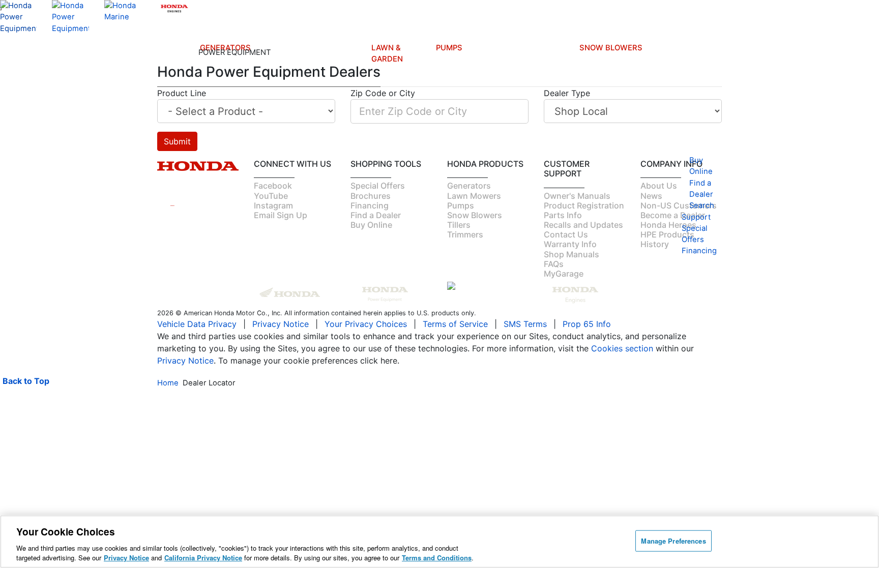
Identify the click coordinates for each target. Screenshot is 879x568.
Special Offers (256, 256)
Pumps (449, 47)
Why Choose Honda (446, 225)
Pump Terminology (456, 288)
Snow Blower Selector (592, 323)
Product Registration (360, 196)
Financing (355, 331)
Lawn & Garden (387, 53)
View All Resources (262, 295)
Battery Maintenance (314, 267)
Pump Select (444, 356)
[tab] (399, 86)
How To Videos (256, 208)
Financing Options (262, 275)
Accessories (219, 296)
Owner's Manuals (305, 188)
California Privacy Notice (203, 557)
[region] (439, 541)
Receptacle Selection (310, 287)
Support (351, 299)
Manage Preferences (673, 541)
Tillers (399, 116)
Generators (225, 47)
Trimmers (399, 140)
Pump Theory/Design (459, 308)
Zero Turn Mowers (399, 176)
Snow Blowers (610, 47)
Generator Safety (309, 208)
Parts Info (346, 216)
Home (168, 382)
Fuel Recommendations (323, 248)
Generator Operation (309, 228)
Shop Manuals (352, 236)
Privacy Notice (126, 557)
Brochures (263, 240)
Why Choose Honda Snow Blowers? (593, 287)
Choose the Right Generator (216, 196)
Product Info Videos (259, 184)
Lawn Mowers (399, 86)
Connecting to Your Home (219, 228)
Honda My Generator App (216, 320)
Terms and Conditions (437, 557)
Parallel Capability (215, 280)
